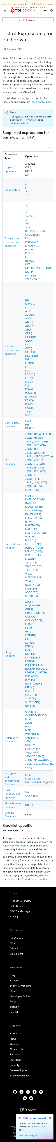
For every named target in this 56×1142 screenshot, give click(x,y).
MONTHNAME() (34, 544)
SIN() (28, 411)
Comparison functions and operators (12, 242)
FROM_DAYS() (33, 518)
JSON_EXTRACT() (35, 445)
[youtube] (31, 1098)
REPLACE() (31, 676)
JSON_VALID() (33, 486)
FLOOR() (30, 363)
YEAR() (29, 581)
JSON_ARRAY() (34, 437)
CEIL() (28, 333)
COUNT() (30, 711)
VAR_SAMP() (32, 752)
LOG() (28, 370)
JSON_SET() (32, 475)
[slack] (41, 1092)
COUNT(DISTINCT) (36, 715)
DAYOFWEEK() (33, 510)
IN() (27, 238)
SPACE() (30, 691)
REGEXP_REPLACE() (37, 668)
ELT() (28, 624)
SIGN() (29, 407)
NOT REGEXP (33, 657)
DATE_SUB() (32, 588)
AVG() (28, 722)
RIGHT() (29, 683)
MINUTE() (30, 536)
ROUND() (30, 404)
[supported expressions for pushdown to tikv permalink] (36, 137)
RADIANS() (31, 396)
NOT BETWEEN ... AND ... (39, 268)
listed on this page (41, 101)
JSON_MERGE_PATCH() (39, 456)
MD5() (28, 775)
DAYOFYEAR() (33, 514)
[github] (15, 1092)
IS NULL (29, 253)
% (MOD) (30, 303)
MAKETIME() (32, 529)
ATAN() (29, 322)
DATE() (29, 495)
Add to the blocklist (36, 879)
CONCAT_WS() (34, 620)
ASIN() (28, 318)
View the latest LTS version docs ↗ (28, 7)
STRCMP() (31, 279)
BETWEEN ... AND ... (36, 231)
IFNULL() (30, 428)
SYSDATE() (31, 562)
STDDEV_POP (33, 748)
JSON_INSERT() (34, 449)
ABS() (28, 311)
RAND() (29, 400)
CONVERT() (32, 795)
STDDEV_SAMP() (34, 756)
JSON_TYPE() (33, 478)
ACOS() (29, 314)
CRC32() (30, 352)
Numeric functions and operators (12, 350)
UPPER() (30, 706)
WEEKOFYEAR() (34, 577)
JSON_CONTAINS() (36, 441)
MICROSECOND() (35, 532)
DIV (27, 299)
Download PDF (14, 49)
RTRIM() (29, 687)
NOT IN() (30, 271)
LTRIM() (29, 646)
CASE (28, 421)
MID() (28, 650)
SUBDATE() (31, 596)
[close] (50, 1118)
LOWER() (30, 642)
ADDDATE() (31, 592)
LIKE (27, 264)
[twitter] (21, 1092)
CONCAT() (31, 616)
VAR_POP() (31, 737)
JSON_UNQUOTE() (36, 482)
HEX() (28, 631)
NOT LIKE (30, 275)
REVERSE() (31, 679)
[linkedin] (28, 1092)
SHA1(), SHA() (33, 778)
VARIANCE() (32, 734)
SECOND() (31, 558)
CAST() (29, 792)
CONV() (29, 340)
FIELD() (29, 627)
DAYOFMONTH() (34, 506)
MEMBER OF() (33, 489)
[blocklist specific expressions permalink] (26, 830)
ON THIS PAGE (26, 20)
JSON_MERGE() (34, 460)
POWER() (30, 392)
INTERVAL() (31, 242)
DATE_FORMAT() (35, 499)
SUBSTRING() (32, 702)
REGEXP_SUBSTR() (36, 672)
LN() (27, 366)
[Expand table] (50, 146)
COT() (28, 348)
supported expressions (15, 845)
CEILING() (31, 337)
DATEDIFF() (31, 503)
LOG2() (29, 378)
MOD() (29, 381)
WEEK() (29, 573)
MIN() (28, 730)
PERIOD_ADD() (34, 547)
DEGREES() (31, 355)
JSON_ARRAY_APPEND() (39, 434)
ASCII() (29, 601)
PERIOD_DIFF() (34, 551)
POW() (29, 389)
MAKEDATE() (32, 525)
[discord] (24, 1098)
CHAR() (29, 609)
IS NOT (29, 249)
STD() (28, 741)
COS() (28, 344)
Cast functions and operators (12, 794)
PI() (27, 385)
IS (26, 257)
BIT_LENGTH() (33, 605)
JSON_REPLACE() (35, 471)
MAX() (28, 726)
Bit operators (12, 189)
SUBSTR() (30, 698)
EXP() (28, 359)
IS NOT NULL (32, 245)
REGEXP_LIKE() (34, 665)
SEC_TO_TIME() (34, 555)
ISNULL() (30, 260)
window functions (19, 123)
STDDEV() (30, 745)
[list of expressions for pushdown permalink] (28, 39)
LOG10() (30, 374)
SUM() (28, 719)
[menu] (5, 10)
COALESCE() (32, 234)
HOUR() (29, 521)
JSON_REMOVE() (35, 467)
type (27, 849)
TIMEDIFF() (31, 570)
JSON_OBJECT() (35, 463)
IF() (27, 424)
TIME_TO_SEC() (34, 566)
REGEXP (30, 661)
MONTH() (30, 540)
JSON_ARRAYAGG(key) (38, 760)
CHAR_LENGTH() (35, 613)
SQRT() (29, 415)
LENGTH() (30, 635)
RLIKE (38, 683)
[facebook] (34, 1092)
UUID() (29, 805)
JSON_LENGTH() (35, 452)
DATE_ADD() (32, 584)
